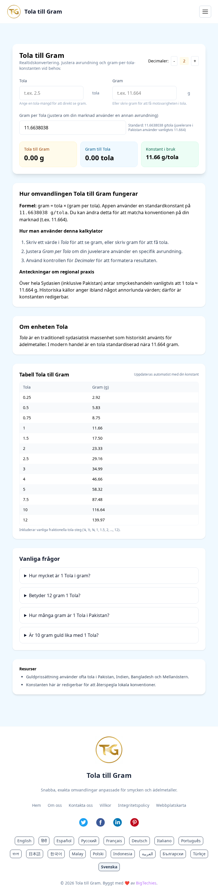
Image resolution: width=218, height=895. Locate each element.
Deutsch (139, 840)
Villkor (105, 805)
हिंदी (44, 840)
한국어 (56, 853)
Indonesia (122, 853)
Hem (36, 805)
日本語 (35, 853)
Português (191, 840)
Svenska (109, 866)
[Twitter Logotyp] (83, 822)
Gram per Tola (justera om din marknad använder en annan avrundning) (88, 115)
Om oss (55, 805)
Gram (117, 80)
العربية (147, 853)
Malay (77, 853)
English (24, 840)
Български (173, 853)
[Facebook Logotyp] (100, 822)
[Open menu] (205, 12)
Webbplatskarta (171, 805)
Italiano (164, 840)
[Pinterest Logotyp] (134, 822)
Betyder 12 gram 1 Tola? (54, 595)
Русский (89, 840)
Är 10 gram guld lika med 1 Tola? (63, 635)
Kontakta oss (81, 805)
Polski (98, 853)
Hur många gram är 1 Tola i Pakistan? (69, 615)
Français (114, 840)
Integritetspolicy (133, 805)
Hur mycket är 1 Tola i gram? (59, 575)
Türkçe (199, 853)
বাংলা (15, 853)
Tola (23, 80)
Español (64, 840)
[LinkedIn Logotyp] (117, 822)
